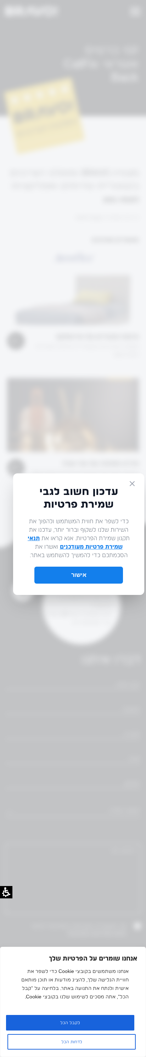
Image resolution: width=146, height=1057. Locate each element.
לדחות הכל (71, 1041)
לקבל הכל (70, 1022)
